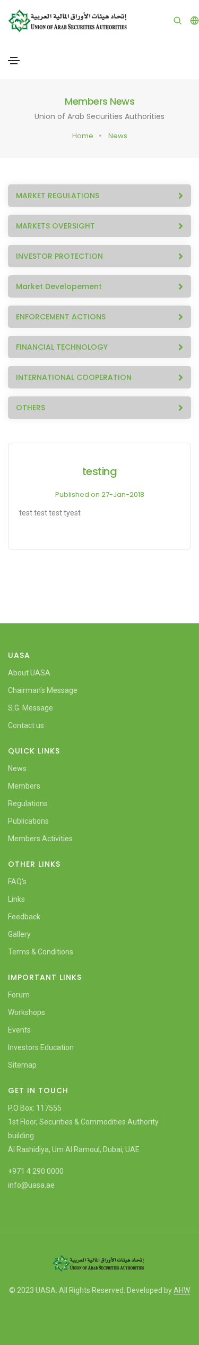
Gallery (19, 934)
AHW (182, 1290)
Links (16, 899)
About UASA (29, 673)
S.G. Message (30, 708)
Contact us (26, 725)
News (117, 136)
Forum (19, 995)
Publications (28, 821)
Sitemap (22, 1065)
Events (19, 1030)
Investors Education (41, 1047)
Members (24, 786)
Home (82, 136)
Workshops (26, 1012)
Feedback (24, 916)
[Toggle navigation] (14, 60)
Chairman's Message (42, 690)
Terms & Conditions (40, 952)
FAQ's (17, 881)
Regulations (28, 803)
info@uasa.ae (31, 1185)
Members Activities (40, 838)
